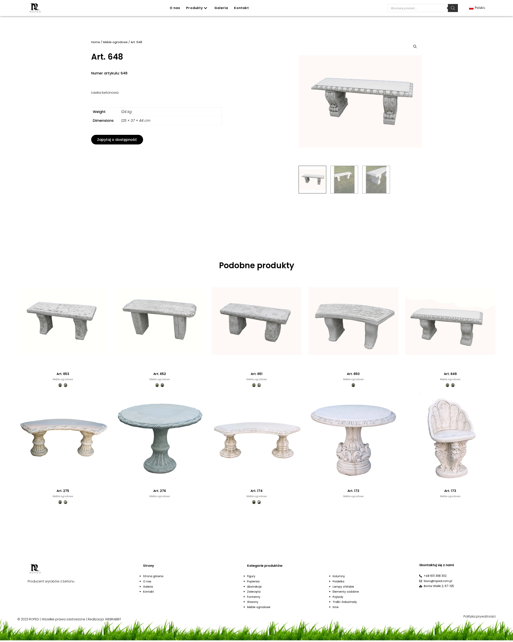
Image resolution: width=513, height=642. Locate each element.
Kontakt (241, 8)
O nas (175, 8)
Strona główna (153, 576)
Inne (336, 607)
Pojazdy (338, 597)
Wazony (252, 602)
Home (95, 42)
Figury (251, 576)
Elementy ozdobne (346, 592)
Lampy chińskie (343, 587)
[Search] (453, 8)
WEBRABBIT (113, 619)
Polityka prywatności (480, 616)
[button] (117, 139)
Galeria (221, 8)
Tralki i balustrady (345, 602)
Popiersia (253, 581)
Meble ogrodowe (115, 42)
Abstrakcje (254, 587)
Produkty (194, 8)
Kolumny (339, 576)
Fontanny (253, 597)
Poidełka (338, 581)
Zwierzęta (254, 592)
